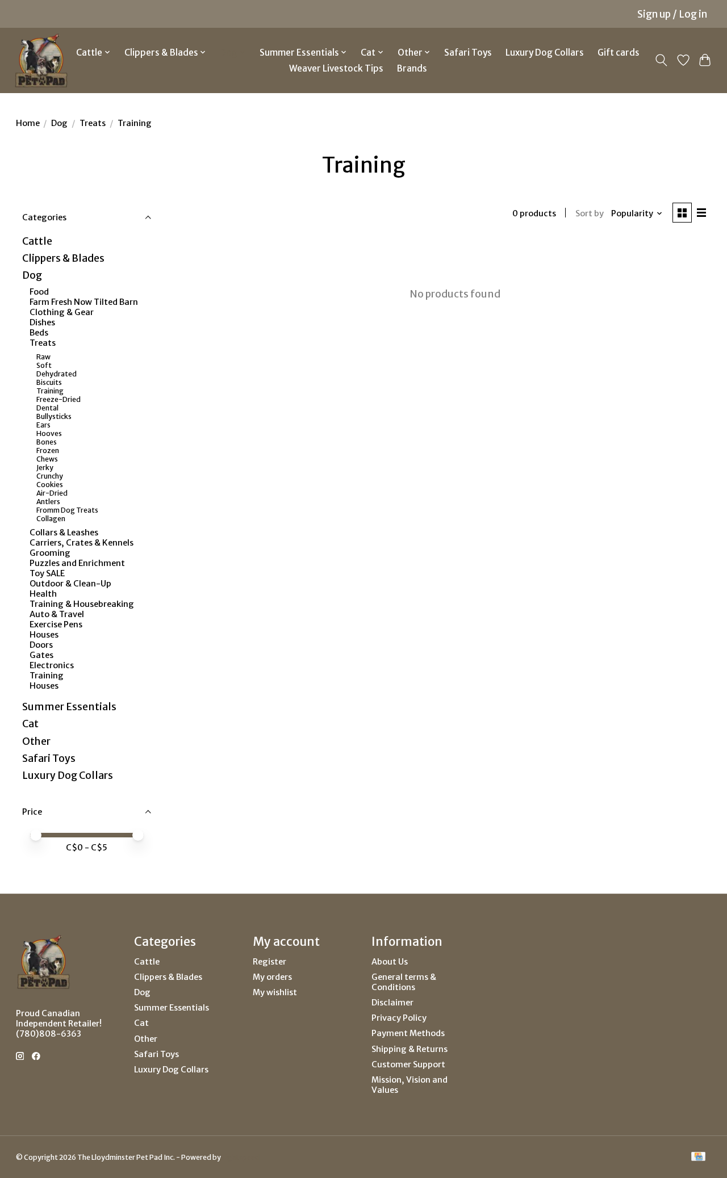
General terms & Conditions (403, 982)
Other (36, 741)
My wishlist (275, 992)
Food (39, 292)
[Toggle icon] (661, 60)
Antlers (48, 501)
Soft (44, 365)
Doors (41, 645)
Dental (47, 408)
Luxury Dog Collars (544, 52)
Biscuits (49, 382)
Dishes (42, 322)
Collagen (50, 518)
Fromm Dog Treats (67, 510)
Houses (44, 635)
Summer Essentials (69, 707)
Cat (30, 724)
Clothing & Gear (62, 312)
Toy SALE (47, 573)
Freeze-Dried (58, 399)
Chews (47, 459)
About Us (389, 962)
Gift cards (619, 52)
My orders (272, 977)
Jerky (44, 467)
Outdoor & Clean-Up (70, 583)
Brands (412, 68)
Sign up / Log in (672, 14)
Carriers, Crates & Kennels (81, 543)
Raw (43, 357)
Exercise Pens (56, 624)
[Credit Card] (698, 1157)
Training (50, 391)
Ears (43, 425)
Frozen (47, 450)
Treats (93, 123)
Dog (59, 123)
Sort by (589, 213)
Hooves (49, 433)
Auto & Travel (57, 614)
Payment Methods (408, 1033)
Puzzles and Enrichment (77, 563)
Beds (39, 333)
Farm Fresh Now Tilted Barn (84, 302)
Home (28, 123)
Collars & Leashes (64, 532)
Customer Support (408, 1064)
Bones (46, 442)
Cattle (37, 241)
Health (43, 594)
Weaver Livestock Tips (336, 68)
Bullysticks (54, 416)
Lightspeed (241, 1157)
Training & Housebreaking (82, 604)
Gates (41, 655)
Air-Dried (52, 493)
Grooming (50, 553)
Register (269, 962)
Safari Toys (468, 52)
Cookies (49, 484)
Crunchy (49, 476)
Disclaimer (392, 1002)
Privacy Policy (399, 1018)
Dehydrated (56, 374)
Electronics (52, 665)
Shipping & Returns (409, 1049)
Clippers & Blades (63, 258)
